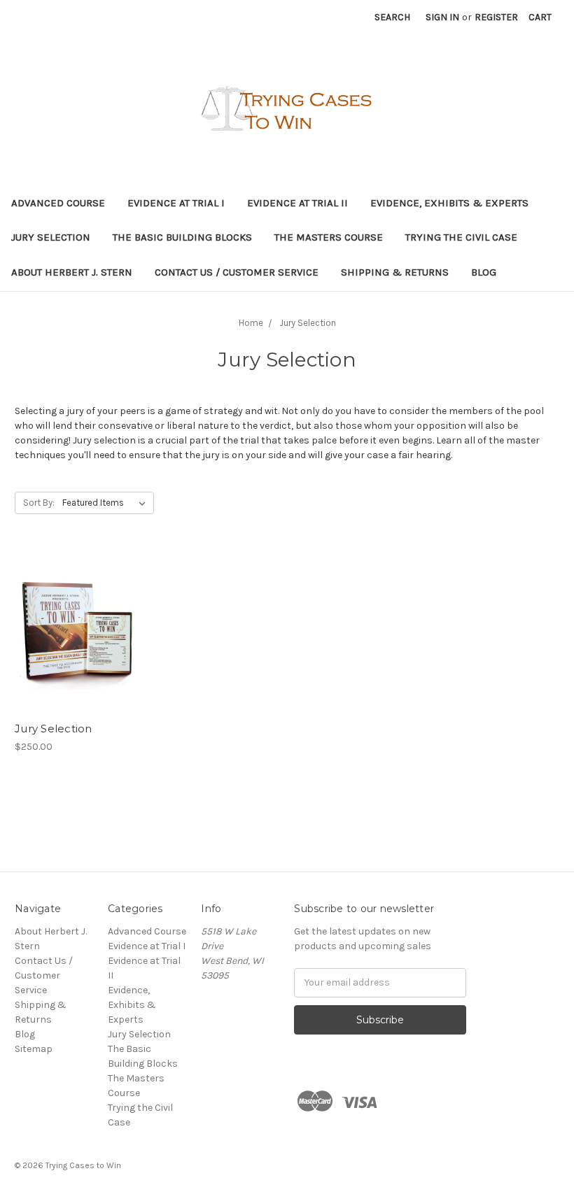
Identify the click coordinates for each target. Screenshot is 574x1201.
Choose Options (77, 655)
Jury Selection (50, 237)
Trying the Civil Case (461, 237)
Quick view (77, 605)
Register (496, 17)
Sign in (442, 17)
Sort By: (39, 502)
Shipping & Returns (395, 272)
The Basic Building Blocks (182, 237)
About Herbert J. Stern (71, 272)
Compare (73, 631)
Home (251, 323)
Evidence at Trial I (176, 203)
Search (392, 17)
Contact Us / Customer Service (236, 272)
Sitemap (33, 1049)
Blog (483, 272)
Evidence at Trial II (297, 203)
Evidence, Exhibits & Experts (449, 203)
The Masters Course (328, 237)
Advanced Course (58, 203)
